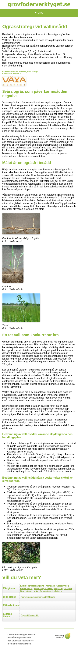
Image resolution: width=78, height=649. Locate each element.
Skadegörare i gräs (29, 591)
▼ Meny (39, 13)
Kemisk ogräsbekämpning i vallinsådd (37, 586)
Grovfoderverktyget (39, 4)
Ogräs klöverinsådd (30, 615)
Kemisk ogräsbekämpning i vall (48, 588)
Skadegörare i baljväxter (51, 591)
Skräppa (68, 588)
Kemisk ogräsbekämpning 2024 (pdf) (38, 597)
